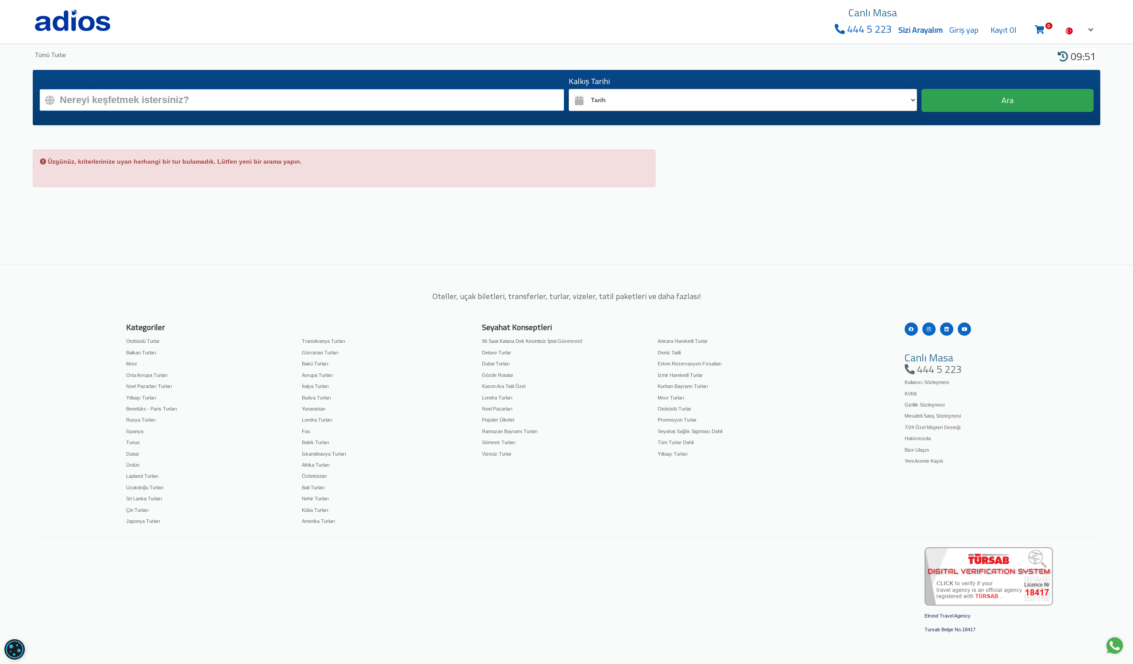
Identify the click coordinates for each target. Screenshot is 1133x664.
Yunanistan (313, 408)
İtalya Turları (315, 386)
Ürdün (132, 465)
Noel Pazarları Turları (149, 386)
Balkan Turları (141, 352)
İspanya (134, 431)
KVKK (911, 393)
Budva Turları (316, 397)
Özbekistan (314, 476)
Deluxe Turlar (496, 352)
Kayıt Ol (1003, 30)
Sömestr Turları (499, 442)
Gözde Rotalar (497, 375)
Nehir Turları (315, 498)
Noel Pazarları (497, 408)
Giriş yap (964, 30)
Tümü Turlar (50, 55)
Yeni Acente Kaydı (924, 461)
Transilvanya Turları (323, 341)
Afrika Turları (316, 465)
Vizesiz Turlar (497, 454)
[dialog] (14, 649)
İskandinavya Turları (324, 454)
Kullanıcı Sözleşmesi (927, 382)
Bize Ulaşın (917, 450)
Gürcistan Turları (320, 352)
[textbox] (301, 100)
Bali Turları (313, 487)
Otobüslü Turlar (143, 341)
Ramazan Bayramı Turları (510, 431)
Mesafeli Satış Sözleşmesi (933, 415)
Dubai (132, 454)
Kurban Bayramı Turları (683, 386)
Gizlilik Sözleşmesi (924, 404)
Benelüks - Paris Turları (151, 408)
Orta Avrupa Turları (147, 375)
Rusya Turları (141, 419)
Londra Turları (317, 419)
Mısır (131, 363)
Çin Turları (137, 510)
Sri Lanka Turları (144, 498)
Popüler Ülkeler (498, 419)
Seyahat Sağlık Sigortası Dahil (690, 431)
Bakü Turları (315, 363)
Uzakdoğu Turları (145, 487)
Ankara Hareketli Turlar (683, 341)
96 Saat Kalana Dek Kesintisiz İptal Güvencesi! (532, 341)
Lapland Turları (142, 476)
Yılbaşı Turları (141, 397)
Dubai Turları (496, 363)
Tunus (133, 442)
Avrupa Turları (317, 375)
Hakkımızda (918, 438)
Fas (306, 431)
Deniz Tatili (669, 352)
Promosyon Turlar (677, 419)
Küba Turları (315, 510)
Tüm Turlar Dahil (676, 442)
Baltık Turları (315, 442)
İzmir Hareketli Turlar (680, 375)
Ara (1008, 100)
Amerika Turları (318, 521)
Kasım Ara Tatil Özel (503, 386)
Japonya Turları (143, 521)
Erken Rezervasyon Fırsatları (690, 363)
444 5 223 (868, 29)
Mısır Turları (671, 397)
